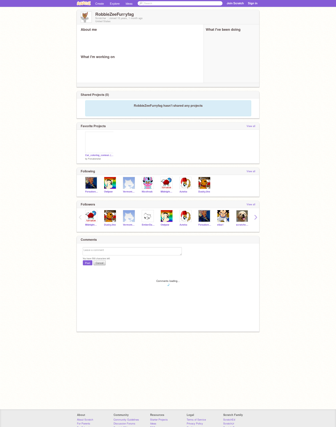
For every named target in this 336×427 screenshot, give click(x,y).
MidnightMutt (167, 191)
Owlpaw (108, 191)
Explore (115, 3)
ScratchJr (228, 423)
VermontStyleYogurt (129, 191)
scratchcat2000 (242, 224)
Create (99, 3)
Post (87, 263)
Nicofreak (147, 191)
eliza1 (220, 224)
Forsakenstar (94, 158)
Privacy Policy (195, 423)
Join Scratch (235, 3)
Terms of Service (196, 419)
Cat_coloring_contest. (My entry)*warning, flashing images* (99, 155)
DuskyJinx (204, 191)
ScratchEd (229, 419)
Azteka (183, 191)
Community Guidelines (126, 419)
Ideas (129, 3)
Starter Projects (159, 419)
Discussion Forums (124, 423)
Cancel (99, 263)
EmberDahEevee (148, 224)
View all (251, 126)
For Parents (83, 423)
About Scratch (85, 419)
